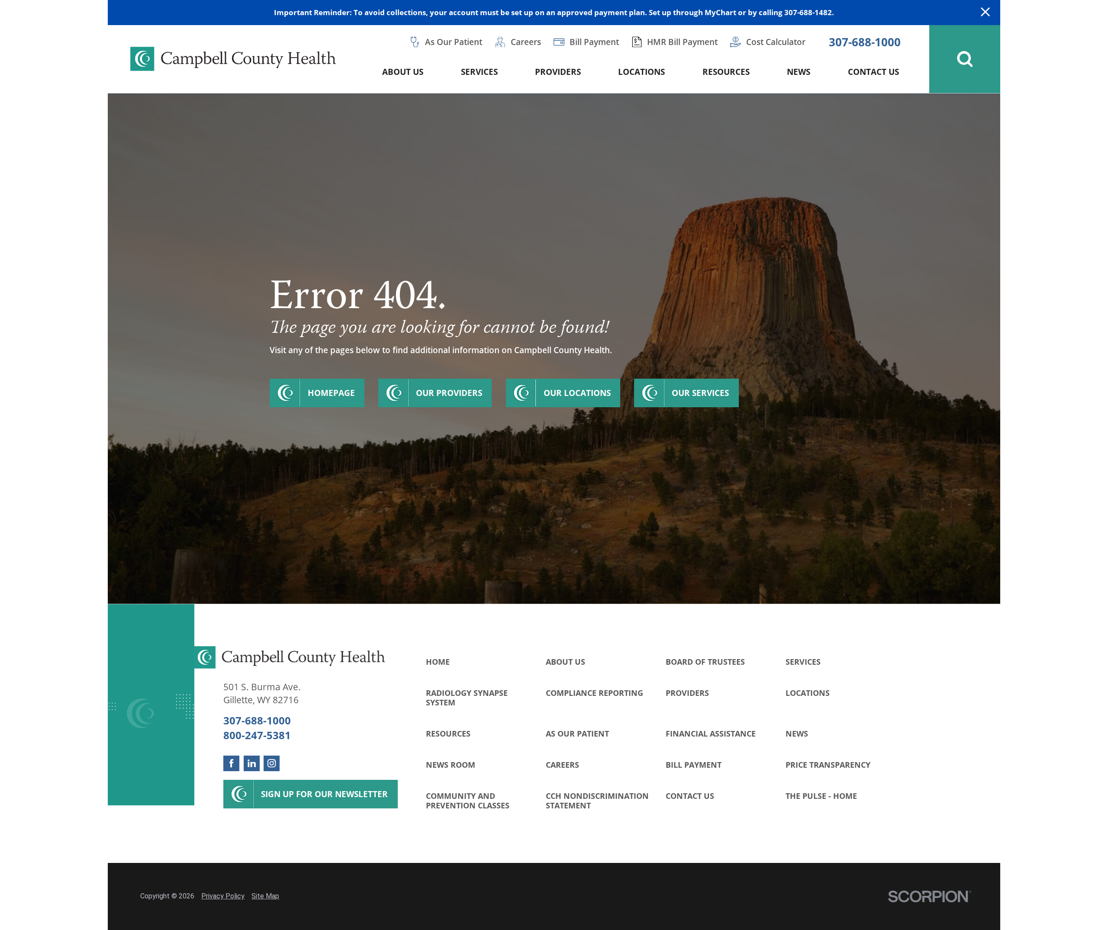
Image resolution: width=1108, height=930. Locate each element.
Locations (808, 692)
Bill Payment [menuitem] (594, 42)
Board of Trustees (705, 661)
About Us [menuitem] (402, 71)
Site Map (265, 896)
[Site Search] (964, 59)
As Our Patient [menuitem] (453, 42)
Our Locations (577, 393)
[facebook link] (231, 764)
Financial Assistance (711, 733)
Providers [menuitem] (558, 71)
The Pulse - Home (821, 795)
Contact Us (690, 795)
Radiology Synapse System (467, 697)
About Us (565, 661)
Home (438, 661)
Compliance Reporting (594, 692)
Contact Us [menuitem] (873, 71)
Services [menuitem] (479, 71)
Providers (687, 692)
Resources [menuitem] (726, 71)
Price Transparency (828, 764)
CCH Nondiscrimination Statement (597, 800)
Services (803, 661)
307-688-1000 (865, 42)
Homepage (331, 393)
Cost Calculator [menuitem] (775, 42)
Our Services (700, 393)
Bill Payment (693, 764)
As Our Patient (577, 733)
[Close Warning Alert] (985, 12)
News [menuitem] (798, 71)
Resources (448, 733)
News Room (450, 764)
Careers (562, 764)
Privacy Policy (223, 896)
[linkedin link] (252, 764)
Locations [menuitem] (641, 71)
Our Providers (449, 393)
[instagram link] (272, 764)
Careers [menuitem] (526, 42)
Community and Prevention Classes (467, 800)
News (797, 733)
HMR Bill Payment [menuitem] (682, 42)
